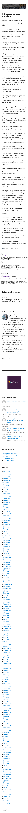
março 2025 (6, 489)
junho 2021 (6, 571)
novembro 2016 (7, 665)
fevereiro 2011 (7, 789)
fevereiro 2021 (7, 579)
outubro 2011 (6, 776)
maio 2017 (6, 661)
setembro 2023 (7, 522)
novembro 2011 (7, 774)
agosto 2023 (6, 524)
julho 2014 (6, 716)
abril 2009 (6, 802)
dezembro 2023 (7, 517)
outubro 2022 (6, 542)
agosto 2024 (6, 502)
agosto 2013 (6, 736)
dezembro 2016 (7, 663)
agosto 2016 (6, 670)
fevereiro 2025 (7, 491)
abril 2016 (5, 677)
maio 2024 (6, 507)
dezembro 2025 (7, 473)
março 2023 (6, 533)
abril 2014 (5, 721)
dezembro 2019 (7, 604)
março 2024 (6, 511)
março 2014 (6, 723)
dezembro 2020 (7, 582)
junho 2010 (6, 800)
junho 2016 (6, 674)
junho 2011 (6, 783)
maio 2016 (6, 676)
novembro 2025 (7, 475)
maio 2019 (6, 617)
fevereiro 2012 (7, 769)
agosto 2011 (6, 780)
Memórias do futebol (8, 460)
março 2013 (6, 745)
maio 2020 (6, 595)
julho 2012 (6, 760)
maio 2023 (6, 529)
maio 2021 (6, 573)
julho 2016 (6, 672)
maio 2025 (6, 486)
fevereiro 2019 (7, 623)
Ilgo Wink (6, 248)
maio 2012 (6, 763)
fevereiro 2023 (7, 535)
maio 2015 (6, 698)
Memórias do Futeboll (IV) (10, 453)
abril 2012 (5, 765)
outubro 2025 (6, 476)
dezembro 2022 (7, 539)
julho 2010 (6, 798)
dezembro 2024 (7, 495)
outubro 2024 (6, 498)
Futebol (16, 248)
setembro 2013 (7, 734)
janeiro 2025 (6, 493)
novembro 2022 (7, 540)
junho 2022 (6, 549)
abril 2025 (6, 487)
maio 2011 (5, 785)
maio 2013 (6, 741)
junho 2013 (6, 740)
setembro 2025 (7, 478)
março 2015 (6, 701)
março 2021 (6, 577)
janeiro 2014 (6, 727)
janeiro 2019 (6, 624)
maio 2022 (6, 551)
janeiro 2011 (6, 791)
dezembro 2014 (7, 707)
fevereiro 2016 (7, 681)
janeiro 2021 (6, 581)
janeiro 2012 (6, 771)
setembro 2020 (7, 588)
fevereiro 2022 (7, 557)
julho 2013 (6, 738)
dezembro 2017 (7, 648)
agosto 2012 (6, 758)
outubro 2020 (6, 586)
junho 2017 (6, 659)
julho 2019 (6, 613)
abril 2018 (6, 641)
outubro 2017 (6, 652)
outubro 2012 (6, 754)
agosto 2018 (6, 634)
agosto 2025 (6, 480)
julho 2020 (6, 592)
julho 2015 (6, 694)
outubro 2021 (6, 564)
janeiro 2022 (6, 559)
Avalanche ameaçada (12, 412)
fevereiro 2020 (7, 601)
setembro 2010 (7, 794)
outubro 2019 (6, 608)
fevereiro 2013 (7, 747)
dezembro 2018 (7, 626)
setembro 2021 (7, 566)
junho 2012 (6, 761)
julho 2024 (6, 504)
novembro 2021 (7, 562)
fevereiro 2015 (7, 703)
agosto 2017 (6, 655)
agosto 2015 (6, 692)
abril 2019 (5, 619)
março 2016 (6, 679)
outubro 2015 (6, 688)
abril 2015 (5, 699)
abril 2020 (6, 597)
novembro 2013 (7, 730)
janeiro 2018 (6, 646)
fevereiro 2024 (7, 513)
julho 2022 (6, 548)
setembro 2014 (7, 712)
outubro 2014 (6, 710)
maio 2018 (6, 639)
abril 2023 (6, 531)
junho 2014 (6, 718)
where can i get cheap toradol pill (15, 428)
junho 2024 (6, 506)
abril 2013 (5, 743)
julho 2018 (6, 635)
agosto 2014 (6, 714)
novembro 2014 (7, 708)
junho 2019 (6, 615)
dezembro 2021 (7, 560)
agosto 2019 (6, 612)
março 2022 (6, 555)
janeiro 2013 (6, 749)
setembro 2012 (7, 756)
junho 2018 (6, 637)
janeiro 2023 (6, 537)
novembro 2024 (7, 496)
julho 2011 (6, 782)
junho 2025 (6, 484)
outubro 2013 (6, 732)
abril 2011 (5, 787)
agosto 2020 (6, 590)
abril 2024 (6, 509)
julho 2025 (6, 482)
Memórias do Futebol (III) (10, 455)
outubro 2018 (6, 630)
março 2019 (6, 621)
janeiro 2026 (6, 471)
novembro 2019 (7, 606)
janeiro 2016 (6, 683)
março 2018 (6, 643)
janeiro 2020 (6, 602)
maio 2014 (6, 719)
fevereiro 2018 (7, 645)
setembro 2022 (7, 544)
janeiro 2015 (6, 705)
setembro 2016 (7, 668)
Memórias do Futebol (9, 456)
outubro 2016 (6, 666)
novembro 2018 (7, 628)
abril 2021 (5, 575)
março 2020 (6, 599)
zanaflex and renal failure (13, 436)
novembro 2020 (7, 584)
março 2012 (6, 767)
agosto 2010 (6, 796)
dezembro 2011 (7, 772)
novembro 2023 (7, 518)
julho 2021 (6, 570)
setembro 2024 (7, 500)
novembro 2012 (7, 752)
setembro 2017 (7, 654)
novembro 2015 (7, 687)
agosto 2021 (6, 568)
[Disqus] (14, 269)
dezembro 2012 (7, 751)
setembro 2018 (7, 632)
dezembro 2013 (7, 729)
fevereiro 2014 (7, 725)
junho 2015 (6, 696)
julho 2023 (6, 526)
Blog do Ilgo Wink (6, 809)
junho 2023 (6, 528)
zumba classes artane (12, 401)
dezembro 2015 (7, 685)
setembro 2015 (7, 690)
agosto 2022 (6, 546)
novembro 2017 (7, 650)
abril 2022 (6, 553)
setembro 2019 (7, 610)
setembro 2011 (7, 778)
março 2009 (6, 804)
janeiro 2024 (6, 515)
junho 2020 (6, 593)
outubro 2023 (6, 520)
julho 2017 (6, 657)
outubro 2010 (6, 793)
